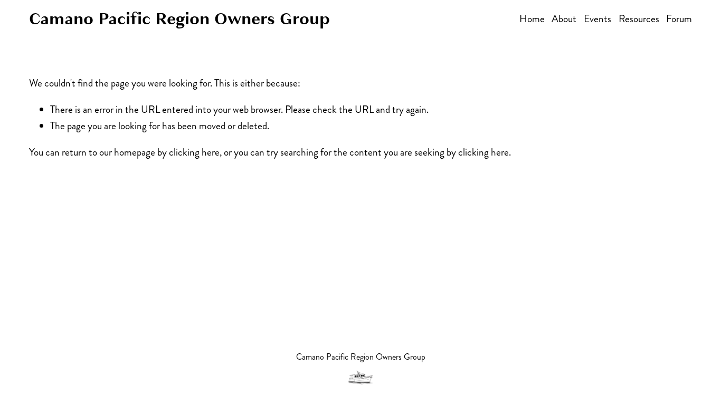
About (564, 19)
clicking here (194, 152)
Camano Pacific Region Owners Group (179, 19)
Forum (679, 19)
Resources (639, 19)
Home (532, 19)
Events (597, 19)
